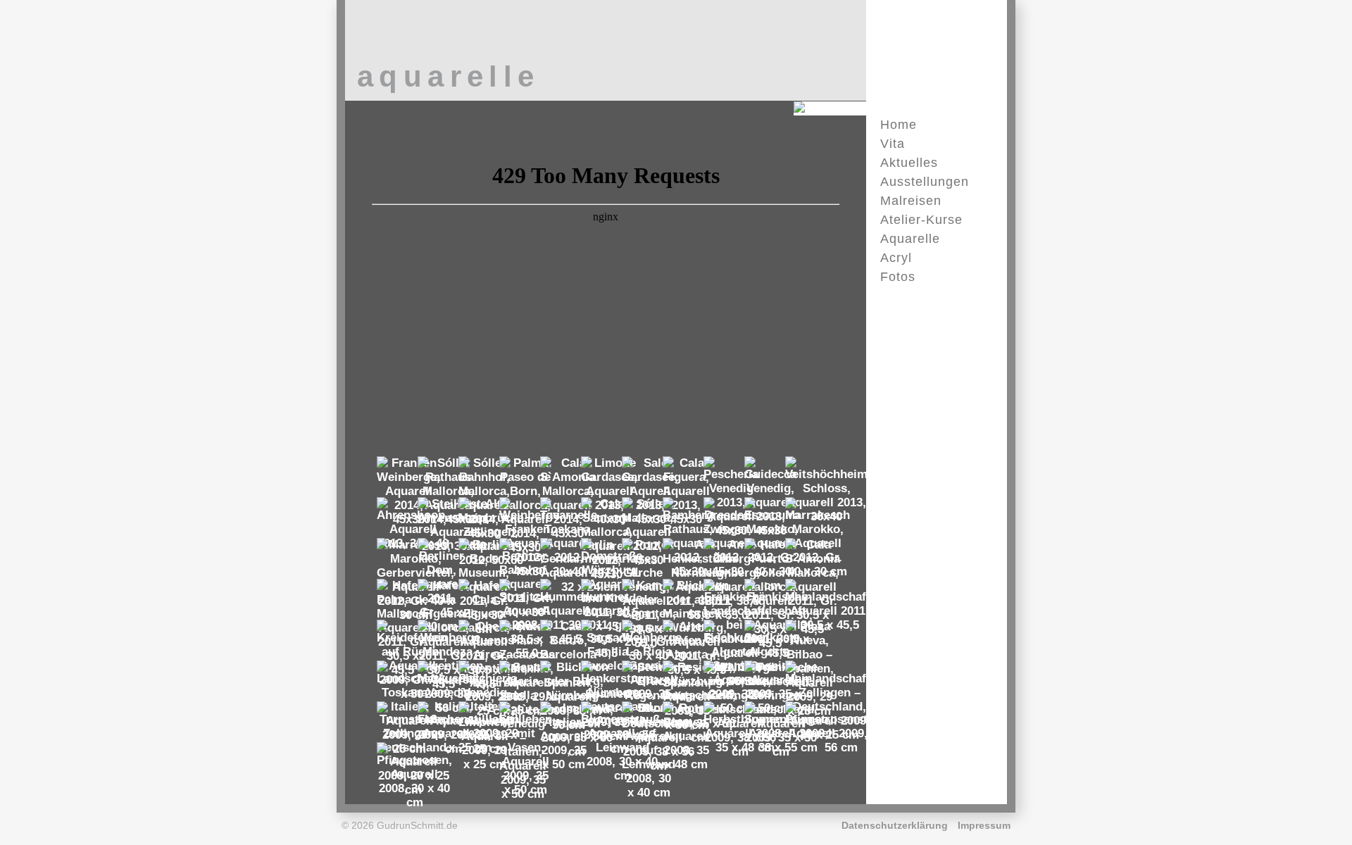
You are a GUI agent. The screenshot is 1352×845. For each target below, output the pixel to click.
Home (898, 125)
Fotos (897, 277)
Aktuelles (909, 163)
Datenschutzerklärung (894, 825)
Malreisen (910, 201)
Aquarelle (910, 239)
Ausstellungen (924, 182)
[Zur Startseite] (858, 107)
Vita (892, 144)
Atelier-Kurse (921, 220)
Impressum (984, 825)
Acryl (896, 258)
